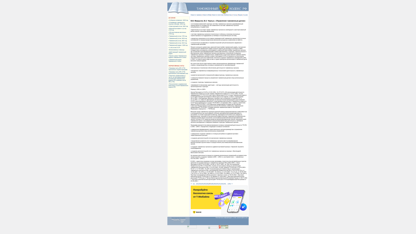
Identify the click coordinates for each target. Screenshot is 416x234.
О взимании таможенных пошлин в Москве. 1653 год (177, 23)
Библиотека (228, 15)
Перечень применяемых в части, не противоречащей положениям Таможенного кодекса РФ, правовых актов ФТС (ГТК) (177, 79)
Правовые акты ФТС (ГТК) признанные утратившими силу (178, 72)
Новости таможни (196, 15)
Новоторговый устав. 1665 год (178, 26)
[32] (197, 184)
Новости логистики (217, 15)
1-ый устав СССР (174, 47)
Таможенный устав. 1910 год (178, 43)
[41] (220, 184)
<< (192, 184)
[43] (225, 184)
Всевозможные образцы (176, 50)
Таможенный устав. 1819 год (178, 38)
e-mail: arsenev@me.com (241, 217)
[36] (207, 184)
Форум (240, 15)
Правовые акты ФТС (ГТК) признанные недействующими (178, 68)
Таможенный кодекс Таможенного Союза (175, 60)
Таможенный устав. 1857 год (178, 40)
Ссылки (245, 15)
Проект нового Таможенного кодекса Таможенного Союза (178, 56)
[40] (217, 184)
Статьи (235, 15)
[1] (194, 184)
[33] (200, 184)
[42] (222, 184)
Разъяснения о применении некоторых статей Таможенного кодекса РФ (178, 85)
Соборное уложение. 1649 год (178, 20)
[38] (212, 184)
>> (232, 184)
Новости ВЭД (207, 15)
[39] (215, 184)
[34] (202, 184)
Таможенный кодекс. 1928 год (178, 45)
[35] (205, 184)
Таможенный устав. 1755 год (178, 36)
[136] (229, 184)
